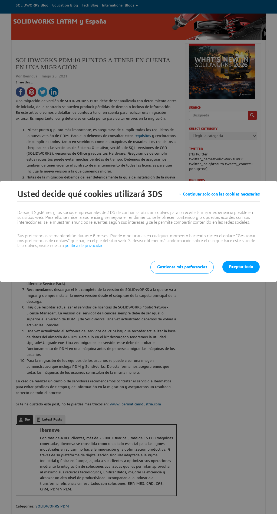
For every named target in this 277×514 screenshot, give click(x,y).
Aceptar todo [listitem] (241, 267)
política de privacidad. (84, 245)
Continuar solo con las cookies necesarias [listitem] (221, 194)
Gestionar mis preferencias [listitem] (182, 267)
